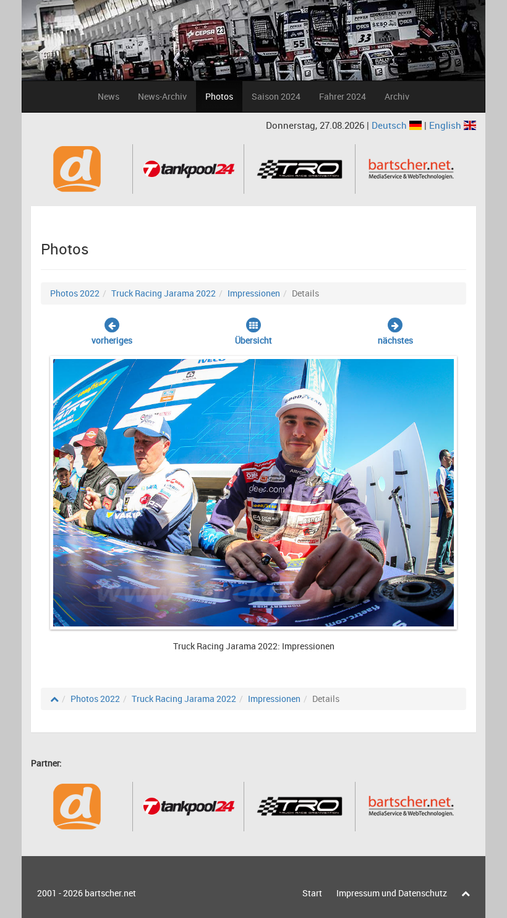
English (446, 125)
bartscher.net (110, 893)
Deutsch (390, 125)
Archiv (397, 96)
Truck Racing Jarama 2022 (163, 293)
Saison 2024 (276, 96)
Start (312, 893)
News (108, 96)
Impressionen (254, 293)
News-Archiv (162, 96)
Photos (219, 96)
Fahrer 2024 (342, 96)
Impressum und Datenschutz (391, 893)
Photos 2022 (75, 293)
